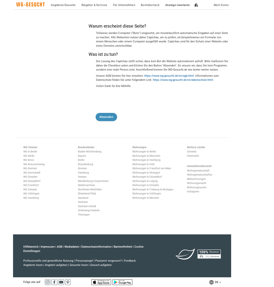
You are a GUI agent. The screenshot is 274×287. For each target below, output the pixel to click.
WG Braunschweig (34, 164)
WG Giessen (30, 189)
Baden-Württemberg (89, 151)
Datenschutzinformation (96, 246)
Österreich (193, 155)
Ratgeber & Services (94, 5)
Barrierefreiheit (123, 246)
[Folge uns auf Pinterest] (68, 282)
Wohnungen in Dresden (145, 185)
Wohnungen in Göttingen (146, 193)
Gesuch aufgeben (101, 265)
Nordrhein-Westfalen (90, 189)
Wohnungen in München (146, 155)
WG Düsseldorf (31, 181)
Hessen (82, 176)
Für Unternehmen (124, 5)
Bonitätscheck (150, 5)
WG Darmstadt (31, 172)
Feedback (130, 260)
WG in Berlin (30, 151)
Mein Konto (221, 5)
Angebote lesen (33, 265)
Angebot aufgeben (56, 265)
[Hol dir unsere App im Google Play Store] (122, 282)
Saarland (83, 197)
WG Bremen (30, 168)
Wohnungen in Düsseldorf (147, 176)
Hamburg (83, 172)
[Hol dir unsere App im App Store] (101, 282)
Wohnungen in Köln (143, 164)
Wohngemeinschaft (198, 170)
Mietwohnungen (196, 178)
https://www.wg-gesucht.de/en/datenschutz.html (183, 80)
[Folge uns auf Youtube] (61, 282)
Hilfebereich (30, 246)
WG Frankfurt (31, 185)
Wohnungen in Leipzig (145, 181)
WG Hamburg (31, 197)
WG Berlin (28, 155)
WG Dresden (30, 176)
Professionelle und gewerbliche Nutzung (48, 260)
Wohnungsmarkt (196, 183)
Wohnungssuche (196, 187)
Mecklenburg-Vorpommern (93, 181)
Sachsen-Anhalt (87, 206)
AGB (59, 246)
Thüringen (84, 214)
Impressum (48, 246)
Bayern (82, 155)
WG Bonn (28, 159)
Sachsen (83, 201)
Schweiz (191, 151)
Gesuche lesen (79, 265)
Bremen (82, 168)
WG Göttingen (31, 193)
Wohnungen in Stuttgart (146, 172)
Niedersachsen (86, 185)
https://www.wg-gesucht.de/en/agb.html (169, 75)
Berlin (81, 159)
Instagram (193, 191)
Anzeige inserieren (177, 5)
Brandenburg (85, 164)
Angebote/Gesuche (63, 5)
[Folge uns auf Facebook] (54, 282)
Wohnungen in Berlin (144, 151)
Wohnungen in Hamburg (146, 159)
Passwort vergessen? (108, 260)
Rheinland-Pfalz (87, 193)
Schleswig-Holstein (89, 210)
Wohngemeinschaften (199, 174)
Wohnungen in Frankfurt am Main (151, 168)
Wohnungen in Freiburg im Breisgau (152, 189)
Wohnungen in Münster (145, 197)
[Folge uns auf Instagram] (48, 282)
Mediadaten (71, 246)
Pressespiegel (84, 260)
